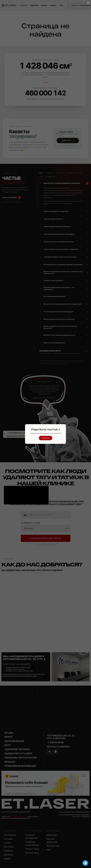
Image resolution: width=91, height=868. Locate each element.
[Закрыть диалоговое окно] (88, 3)
